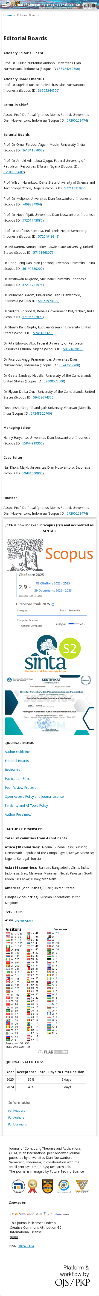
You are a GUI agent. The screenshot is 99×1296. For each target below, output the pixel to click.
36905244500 (48, 90)
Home (7, 15)
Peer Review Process (20, 787)
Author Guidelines (18, 751)
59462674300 (43, 397)
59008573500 (54, 381)
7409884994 (31, 204)
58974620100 (73, 349)
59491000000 (32, 473)
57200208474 (77, 120)
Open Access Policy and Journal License (34, 796)
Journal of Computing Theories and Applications (49, 5)
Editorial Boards (17, 760)
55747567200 (69, 365)
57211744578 (32, 284)
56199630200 (32, 268)
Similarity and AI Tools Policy (26, 805)
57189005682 (13, 172)
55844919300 (32, 443)
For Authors (16, 1117)
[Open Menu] (4, 4)
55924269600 (69, 68)
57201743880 (32, 220)
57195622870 (32, 317)
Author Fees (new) (18, 814)
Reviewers (12, 769)
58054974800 (48, 301)
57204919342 (48, 236)
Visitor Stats (24, 921)
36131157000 (32, 150)
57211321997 (74, 188)
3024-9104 (26, 1246)
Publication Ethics (18, 778)
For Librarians (17, 1124)
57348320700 (41, 413)
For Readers (16, 1110)
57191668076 (43, 252)
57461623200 (43, 333)
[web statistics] (9, 921)
